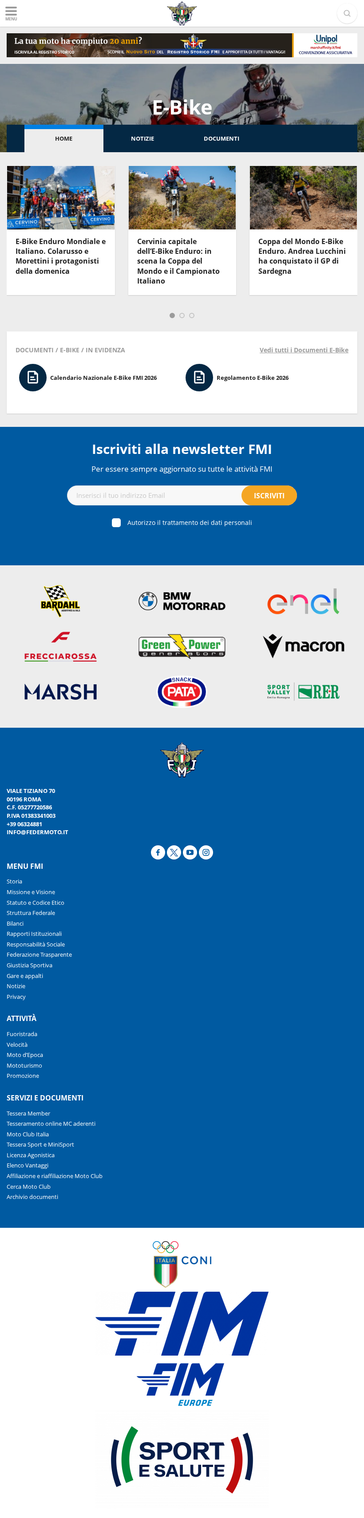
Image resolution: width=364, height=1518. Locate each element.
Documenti (221, 138)
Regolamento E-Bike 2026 (253, 378)
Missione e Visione (31, 892)
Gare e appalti (25, 976)
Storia (14, 881)
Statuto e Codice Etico (35, 903)
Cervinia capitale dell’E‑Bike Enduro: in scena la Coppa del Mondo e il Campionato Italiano (178, 261)
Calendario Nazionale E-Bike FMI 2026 (103, 378)
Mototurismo (24, 1065)
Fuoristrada (22, 1034)
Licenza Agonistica (31, 1155)
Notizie (142, 138)
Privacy (16, 997)
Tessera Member (28, 1113)
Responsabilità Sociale (36, 944)
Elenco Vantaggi (27, 1165)
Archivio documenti (32, 1197)
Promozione (23, 1076)
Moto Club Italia (28, 1134)
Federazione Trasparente (39, 954)
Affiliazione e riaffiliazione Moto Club (55, 1176)
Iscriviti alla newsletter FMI (182, 449)
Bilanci (15, 923)
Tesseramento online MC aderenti (51, 1124)
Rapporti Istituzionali (34, 934)
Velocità (17, 1045)
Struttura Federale (31, 913)
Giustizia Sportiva (29, 965)
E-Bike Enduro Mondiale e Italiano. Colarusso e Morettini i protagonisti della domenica (61, 256)
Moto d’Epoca (25, 1055)
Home (63, 138)
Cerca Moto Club (29, 1187)
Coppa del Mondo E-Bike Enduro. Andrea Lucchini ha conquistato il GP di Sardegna (302, 256)
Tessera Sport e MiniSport (40, 1144)
